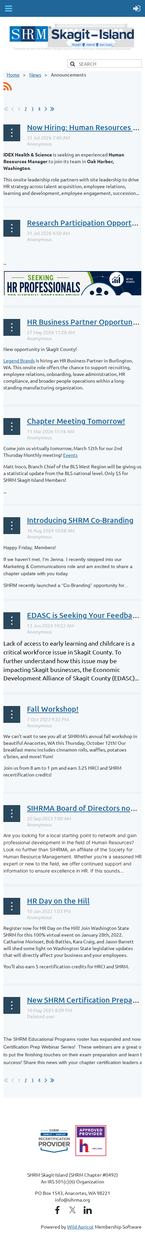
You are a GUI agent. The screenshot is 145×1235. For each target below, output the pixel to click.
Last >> (52, 109)
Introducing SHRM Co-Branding (80, 520)
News (35, 74)
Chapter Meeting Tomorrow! (76, 420)
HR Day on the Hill (58, 900)
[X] (72, 1210)
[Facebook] (57, 1210)
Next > (46, 109)
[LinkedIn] (87, 1210)
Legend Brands (19, 360)
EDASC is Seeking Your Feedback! (84, 615)
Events (70, 455)
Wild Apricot (80, 1227)
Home (13, 74)
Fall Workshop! (53, 708)
